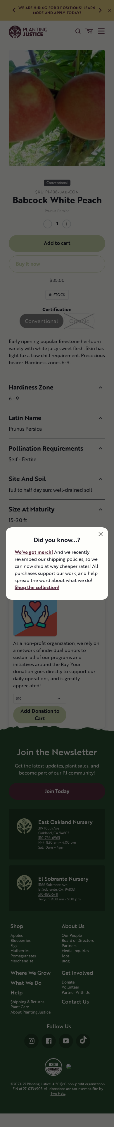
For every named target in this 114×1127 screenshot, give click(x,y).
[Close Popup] (100, 534)
